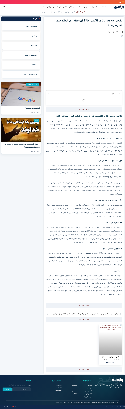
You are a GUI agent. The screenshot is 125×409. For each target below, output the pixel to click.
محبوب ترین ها (87, 397)
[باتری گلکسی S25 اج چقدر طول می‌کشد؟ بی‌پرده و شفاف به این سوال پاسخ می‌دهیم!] (110, 339)
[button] (48, 94)
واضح (83, 12)
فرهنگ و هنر (57, 7)
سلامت (43, 7)
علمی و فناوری (30, 84)
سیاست (79, 7)
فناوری (65, 7)
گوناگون (36, 120)
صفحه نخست (103, 7)
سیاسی (75, 388)
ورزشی (49, 7)
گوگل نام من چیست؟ (32, 108)
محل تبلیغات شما (84, 109)
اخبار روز (94, 7)
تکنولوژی (78, 12)
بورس (85, 7)
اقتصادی (74, 385)
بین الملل (72, 7)
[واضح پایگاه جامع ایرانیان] (119, 7)
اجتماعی (90, 385)
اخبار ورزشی (89, 394)
